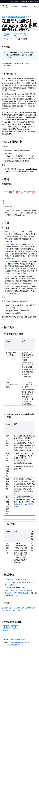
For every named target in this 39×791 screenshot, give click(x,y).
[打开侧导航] (3, 11)
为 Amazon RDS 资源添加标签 (15, 582)
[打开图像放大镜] (3, 202)
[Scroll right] (30, 6)
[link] (29, 17)
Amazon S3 (9, 276)
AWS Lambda (10, 261)
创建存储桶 (9, 580)
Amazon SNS (9, 286)
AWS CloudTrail (10, 232)
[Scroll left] (11, 6)
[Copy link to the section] (2, 74)
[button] (6, 47)
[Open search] (35, 6)
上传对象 (8, 588)
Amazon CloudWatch (13, 244)
